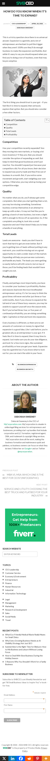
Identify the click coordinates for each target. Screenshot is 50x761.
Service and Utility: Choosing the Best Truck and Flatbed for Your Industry (25, 492)
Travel (8, 620)
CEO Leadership (19, 24)
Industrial (9, 590)
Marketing (9, 606)
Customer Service (13, 573)
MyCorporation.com (12, 424)
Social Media (10, 617)
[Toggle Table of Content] (46, 120)
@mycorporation (25, 451)
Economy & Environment (15, 576)
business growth (25, 369)
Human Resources (13, 587)
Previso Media (34, 748)
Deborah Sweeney (25, 28)
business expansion (27, 365)
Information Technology (15, 593)
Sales (7, 613)
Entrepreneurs (11, 580)
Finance (8, 583)
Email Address (24, 695)
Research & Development (16, 610)
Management (10, 603)
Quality (9, 127)
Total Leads (11, 131)
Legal (7, 599)
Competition (11, 124)
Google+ (28, 448)
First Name (24, 705)
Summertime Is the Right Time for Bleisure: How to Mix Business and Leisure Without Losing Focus (25, 649)
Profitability (11, 134)
